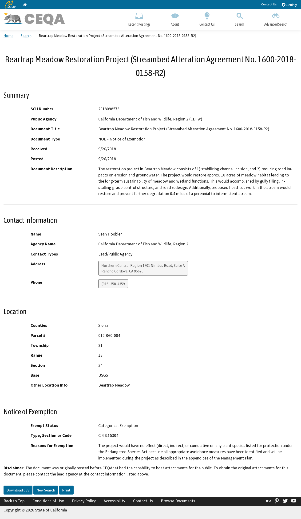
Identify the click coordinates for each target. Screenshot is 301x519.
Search (239, 24)
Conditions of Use (48, 500)
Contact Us (269, 4)
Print (66, 490)
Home (8, 35)
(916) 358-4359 (113, 283)
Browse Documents (178, 500)
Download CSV (18, 490)
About (175, 24)
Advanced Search (275, 24)
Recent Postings (139, 24)
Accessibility (114, 500)
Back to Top (14, 500)
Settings (291, 5)
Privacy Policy (84, 500)
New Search (45, 490)
